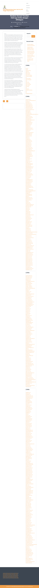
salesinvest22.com (29, 507)
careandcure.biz (28, 219)
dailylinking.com (28, 421)
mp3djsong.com (28, 280)
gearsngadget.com (29, 457)
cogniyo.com (28, 220)
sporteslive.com (28, 165)
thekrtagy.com (28, 534)
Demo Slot (28, 7)
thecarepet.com (28, 102)
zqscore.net (27, 208)
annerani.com (28, 309)
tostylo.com (28, 138)
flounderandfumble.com (29, 487)
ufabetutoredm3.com (29, 262)
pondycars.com (28, 521)
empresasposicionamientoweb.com (31, 544)
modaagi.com (28, 316)
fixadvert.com (28, 289)
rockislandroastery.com (29, 553)
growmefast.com (28, 185)
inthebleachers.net (29, 376)
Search (28, 33)
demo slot (27, 82)
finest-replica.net (28, 504)
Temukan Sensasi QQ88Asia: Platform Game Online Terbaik (30, 48)
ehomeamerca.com (29, 433)
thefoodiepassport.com (29, 363)
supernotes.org (28, 203)
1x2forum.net (28, 393)
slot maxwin (9, 575)
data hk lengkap (28, 78)
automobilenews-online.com (30, 539)
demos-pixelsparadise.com (30, 293)
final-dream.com (28, 503)
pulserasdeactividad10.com (30, 372)
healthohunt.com (28, 488)
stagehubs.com (28, 392)
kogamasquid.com (28, 380)
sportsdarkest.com (29, 158)
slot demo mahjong (29, 76)
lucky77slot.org (28, 184)
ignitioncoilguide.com (29, 558)
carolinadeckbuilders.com (30, 304)
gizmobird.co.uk (28, 279)
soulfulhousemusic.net (29, 243)
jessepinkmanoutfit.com (29, 129)
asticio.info (27, 210)
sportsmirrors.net (28, 171)
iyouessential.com (28, 424)
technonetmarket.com (29, 493)
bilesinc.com (28, 314)
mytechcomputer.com (29, 559)
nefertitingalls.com (29, 407)
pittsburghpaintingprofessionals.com (31, 232)
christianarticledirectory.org (30, 385)
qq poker (9, 577)
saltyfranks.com (28, 308)
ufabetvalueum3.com (29, 472)
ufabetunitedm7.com (29, 260)
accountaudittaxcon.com (30, 214)
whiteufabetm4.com (29, 480)
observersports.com (29, 147)
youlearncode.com (29, 426)
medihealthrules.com (29, 526)
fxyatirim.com (28, 427)
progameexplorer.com (29, 552)
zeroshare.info (28, 313)
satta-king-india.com (29, 448)
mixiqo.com (27, 227)
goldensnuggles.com (29, 133)
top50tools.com (28, 306)
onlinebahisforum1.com (29, 397)
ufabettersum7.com (29, 256)
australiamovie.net (29, 277)
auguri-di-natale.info (29, 283)
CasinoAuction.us (28, 359)
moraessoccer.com (29, 323)
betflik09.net (28, 413)
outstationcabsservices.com (30, 533)
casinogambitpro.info (29, 106)
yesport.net (27, 137)
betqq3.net (27, 356)
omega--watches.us (29, 285)
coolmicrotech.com (29, 536)
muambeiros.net (28, 335)
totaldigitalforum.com (29, 542)
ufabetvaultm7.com (29, 473)
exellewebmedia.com (29, 122)
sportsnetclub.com (29, 140)
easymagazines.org (29, 221)
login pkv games (28, 70)
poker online (28, 85)
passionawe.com (28, 230)
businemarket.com (29, 153)
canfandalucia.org (28, 529)
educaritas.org (28, 410)
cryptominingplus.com (29, 148)
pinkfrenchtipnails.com (29, 168)
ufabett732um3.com (29, 495)
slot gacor (28, 13)
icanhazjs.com (28, 367)
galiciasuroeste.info (29, 319)
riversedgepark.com (29, 402)
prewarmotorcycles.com (30, 296)
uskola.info (27, 496)
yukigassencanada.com (29, 449)
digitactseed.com (28, 441)
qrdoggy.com (28, 193)
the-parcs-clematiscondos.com (31, 100)
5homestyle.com (28, 386)
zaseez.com (27, 403)
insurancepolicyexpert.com (30, 301)
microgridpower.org (29, 226)
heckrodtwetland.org (29, 349)
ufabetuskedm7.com (29, 261)
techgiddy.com (28, 115)
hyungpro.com (28, 162)
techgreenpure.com (29, 435)
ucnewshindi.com (28, 118)
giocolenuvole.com (29, 423)
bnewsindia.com (28, 518)
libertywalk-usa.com (29, 276)
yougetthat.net (28, 139)
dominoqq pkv (8, 573)
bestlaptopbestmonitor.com (30, 344)
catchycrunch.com (28, 405)
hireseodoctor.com (29, 458)
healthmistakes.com (29, 197)
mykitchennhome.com (29, 361)
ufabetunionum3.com (29, 471)
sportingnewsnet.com (29, 163)
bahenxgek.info (28, 111)
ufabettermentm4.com (29, 254)
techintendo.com (28, 434)
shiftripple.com (28, 238)
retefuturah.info (28, 489)
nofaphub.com (28, 406)
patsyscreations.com (29, 408)
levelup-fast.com (28, 461)
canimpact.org (28, 368)
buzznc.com (27, 546)
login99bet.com (28, 394)
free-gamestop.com (29, 123)
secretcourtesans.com (29, 395)
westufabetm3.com (29, 267)
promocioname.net (29, 328)
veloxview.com (28, 266)
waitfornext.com (28, 498)
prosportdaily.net (28, 506)
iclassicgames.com (29, 143)
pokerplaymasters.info (29, 107)
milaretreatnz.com (29, 315)
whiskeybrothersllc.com (29, 268)
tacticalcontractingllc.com (30, 245)
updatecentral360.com (29, 205)
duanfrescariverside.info (29, 483)
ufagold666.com (28, 515)
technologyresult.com (29, 430)
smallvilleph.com (28, 317)
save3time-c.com (28, 291)
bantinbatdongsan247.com (30, 109)
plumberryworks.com (29, 233)
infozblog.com (28, 336)
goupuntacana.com (29, 401)
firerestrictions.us (28, 332)
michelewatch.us (28, 284)
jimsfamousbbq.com (29, 275)
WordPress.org (30, 586)
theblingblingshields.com (29, 166)
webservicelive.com (29, 562)
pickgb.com (27, 196)
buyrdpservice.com (29, 135)
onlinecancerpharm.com (29, 187)
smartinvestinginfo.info (29, 490)
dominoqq (27, 86)
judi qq (27, 69)
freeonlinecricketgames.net (30, 330)
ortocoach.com (28, 229)
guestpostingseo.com (29, 105)
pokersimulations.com (29, 463)
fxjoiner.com (28, 547)
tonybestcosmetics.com (29, 545)
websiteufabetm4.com (29, 479)
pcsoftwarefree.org (29, 419)
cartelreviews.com (29, 438)
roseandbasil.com (28, 346)
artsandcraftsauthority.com (30, 561)
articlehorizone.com (29, 450)
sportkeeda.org (28, 217)
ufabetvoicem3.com (29, 475)
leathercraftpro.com (29, 225)
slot (26, 80)
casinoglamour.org (29, 383)
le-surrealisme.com (29, 299)
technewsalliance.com (29, 491)
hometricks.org (28, 224)
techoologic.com (28, 523)
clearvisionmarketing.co (29, 499)
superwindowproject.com (30, 364)
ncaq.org (27, 414)
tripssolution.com (28, 447)
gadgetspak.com (28, 456)
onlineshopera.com (29, 416)
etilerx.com (27, 485)
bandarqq (4, 573)
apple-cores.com (28, 371)
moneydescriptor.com (29, 155)
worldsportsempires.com (30, 204)
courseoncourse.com (29, 108)
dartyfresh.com (28, 417)
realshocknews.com (29, 195)
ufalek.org (27, 188)
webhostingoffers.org (29, 431)
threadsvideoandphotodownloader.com (32, 114)
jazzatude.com (28, 311)
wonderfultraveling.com (29, 327)
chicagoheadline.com (29, 398)
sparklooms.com (28, 244)
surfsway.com (28, 439)
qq (26, 77)
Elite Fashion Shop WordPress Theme (18, 586)
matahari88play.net (29, 154)
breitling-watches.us (29, 287)
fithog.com (27, 343)
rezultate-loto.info (29, 465)
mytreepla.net (28, 462)
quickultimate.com (29, 235)
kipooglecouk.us (28, 360)
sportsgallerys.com (29, 170)
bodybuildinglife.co (29, 192)
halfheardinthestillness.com (30, 351)
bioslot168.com (28, 560)
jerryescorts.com (28, 176)
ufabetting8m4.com (29, 470)
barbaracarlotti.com (29, 373)
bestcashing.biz (28, 331)
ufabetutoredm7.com (29, 264)
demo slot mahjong (29, 75)
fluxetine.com (28, 354)
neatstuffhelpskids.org (29, 322)
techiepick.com (28, 519)
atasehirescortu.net (29, 173)
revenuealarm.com (29, 555)
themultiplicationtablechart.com (31, 381)
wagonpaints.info (28, 497)
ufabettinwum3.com (29, 258)
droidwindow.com (28, 513)
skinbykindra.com (28, 549)
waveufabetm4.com (29, 477)
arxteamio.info (28, 212)
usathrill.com (28, 527)
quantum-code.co (28, 501)
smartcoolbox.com (29, 241)
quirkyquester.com (29, 236)
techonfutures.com (29, 522)
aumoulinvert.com (29, 362)
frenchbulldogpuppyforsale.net (30, 379)
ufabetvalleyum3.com (29, 265)
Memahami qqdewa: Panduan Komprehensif (31, 45)
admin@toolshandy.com (17, 22)
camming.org (28, 399)
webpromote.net (28, 339)
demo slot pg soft (28, 79)
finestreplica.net (28, 486)
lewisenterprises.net (29, 418)
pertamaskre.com (28, 113)
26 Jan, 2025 (25, 22)
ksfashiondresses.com (29, 198)
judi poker (27, 71)
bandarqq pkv (12, 576)
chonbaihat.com (28, 337)
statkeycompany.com (29, 303)
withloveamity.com (29, 425)
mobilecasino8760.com (29, 355)
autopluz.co (27, 290)
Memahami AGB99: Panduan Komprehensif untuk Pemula (31, 56)
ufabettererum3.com (29, 253)
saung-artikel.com (28, 145)
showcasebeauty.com (29, 300)
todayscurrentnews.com (29, 249)
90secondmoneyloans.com (30, 443)
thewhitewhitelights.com (30, 347)
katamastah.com (28, 206)
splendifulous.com (28, 466)
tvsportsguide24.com (29, 180)
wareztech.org (28, 126)
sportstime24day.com (29, 164)
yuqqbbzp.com (28, 451)
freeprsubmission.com (29, 514)
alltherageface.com (29, 550)
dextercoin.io (28, 384)
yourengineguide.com (29, 530)
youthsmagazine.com (29, 156)
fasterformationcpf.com (29, 132)
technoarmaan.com (29, 543)
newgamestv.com (28, 169)
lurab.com (27, 557)
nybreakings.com (28, 531)
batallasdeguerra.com (29, 320)
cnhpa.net (27, 201)
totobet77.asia (28, 250)
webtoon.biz (28, 160)
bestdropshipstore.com (29, 437)
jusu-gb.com (28, 101)
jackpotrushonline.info (29, 117)
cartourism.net (28, 370)
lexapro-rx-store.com (29, 377)
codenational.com (28, 551)
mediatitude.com (28, 295)
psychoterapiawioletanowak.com (31, 234)
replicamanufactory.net (29, 464)
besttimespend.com (29, 218)
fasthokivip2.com (28, 146)
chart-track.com (28, 325)
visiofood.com (28, 512)
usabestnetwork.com (29, 127)
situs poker (17, 577)
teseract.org (28, 509)
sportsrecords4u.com (29, 467)
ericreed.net (28, 353)
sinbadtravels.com (29, 124)
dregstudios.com (28, 321)
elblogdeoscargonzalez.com (30, 338)
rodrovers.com (28, 446)
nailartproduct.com (29, 440)
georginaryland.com (29, 345)
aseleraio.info (28, 209)
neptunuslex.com (28, 282)
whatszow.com (28, 432)
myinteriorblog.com (29, 517)
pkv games (4, 574)
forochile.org (28, 324)
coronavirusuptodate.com (30, 454)
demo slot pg (28, 83)
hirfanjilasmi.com (28, 222)
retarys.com (28, 131)
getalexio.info (28, 213)
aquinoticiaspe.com (29, 149)
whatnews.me (28, 502)
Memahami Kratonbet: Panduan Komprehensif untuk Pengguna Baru (31, 52)
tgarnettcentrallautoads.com (30, 288)
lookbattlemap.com (29, 134)
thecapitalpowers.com (29, 246)
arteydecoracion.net (29, 341)
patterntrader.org (28, 200)
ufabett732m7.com (29, 511)
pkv (26, 87)
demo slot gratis (28, 84)
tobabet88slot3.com (29, 248)
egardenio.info (28, 211)
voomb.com (28, 178)
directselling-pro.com (29, 554)
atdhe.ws (27, 348)
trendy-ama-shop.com (29, 510)
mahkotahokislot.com (29, 186)
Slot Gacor (28, 5)
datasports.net (28, 172)
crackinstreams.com (29, 455)
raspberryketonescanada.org (30, 525)
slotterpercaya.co (28, 240)
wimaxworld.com (28, 329)
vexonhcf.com (28, 292)
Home (27, 3)
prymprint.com (28, 216)
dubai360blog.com (29, 182)
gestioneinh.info (28, 505)
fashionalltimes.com (29, 541)
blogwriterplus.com (29, 103)
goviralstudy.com (28, 369)
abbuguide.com (28, 429)
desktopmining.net (29, 375)
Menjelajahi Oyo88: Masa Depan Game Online (30, 60)
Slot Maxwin (27, 10)
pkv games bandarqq (29, 90)
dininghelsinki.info (28, 482)
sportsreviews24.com (29, 181)
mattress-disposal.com (29, 189)
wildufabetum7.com (29, 269)
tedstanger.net (28, 494)
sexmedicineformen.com (30, 237)
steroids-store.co (28, 340)
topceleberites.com (29, 469)
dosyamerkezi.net (28, 298)
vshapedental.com (29, 528)
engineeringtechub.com (29, 174)
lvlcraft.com (28, 442)
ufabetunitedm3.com (29, 259)
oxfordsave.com (28, 142)
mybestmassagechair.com (30, 352)
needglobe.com (28, 228)
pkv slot (27, 68)
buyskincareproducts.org (30, 378)
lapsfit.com (27, 459)
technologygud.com (29, 194)
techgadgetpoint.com (29, 179)
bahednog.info (28, 110)
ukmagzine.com (28, 125)
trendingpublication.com (29, 252)
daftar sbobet (28, 72)
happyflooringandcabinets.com (30, 190)
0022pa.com (28, 312)
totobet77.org (28, 251)
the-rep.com (28, 307)
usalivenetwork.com (29, 116)
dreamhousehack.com (29, 537)
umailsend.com (28, 130)
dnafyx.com (27, 422)
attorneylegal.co (28, 177)
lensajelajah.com (28, 411)
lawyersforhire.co (28, 152)
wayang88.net (28, 478)
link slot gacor (28, 74)
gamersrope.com (28, 121)
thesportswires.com (29, 161)
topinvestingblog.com (29, 305)
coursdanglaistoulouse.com (30, 281)
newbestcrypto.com (29, 141)
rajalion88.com (28, 400)
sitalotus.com (28, 202)
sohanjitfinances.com (29, 242)
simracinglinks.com (29, 297)
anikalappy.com (28, 481)
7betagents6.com (28, 453)
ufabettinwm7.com (29, 257)
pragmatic (27, 88)
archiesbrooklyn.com (29, 333)
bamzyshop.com (28, 520)
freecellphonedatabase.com (30, 119)
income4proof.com (29, 409)
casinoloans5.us (28, 357)
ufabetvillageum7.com (29, 474)
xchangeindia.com (28, 535)
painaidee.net (28, 157)
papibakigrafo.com (29, 365)
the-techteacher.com (29, 538)
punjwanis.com (28, 99)
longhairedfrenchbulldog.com (30, 150)
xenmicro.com (28, 415)
